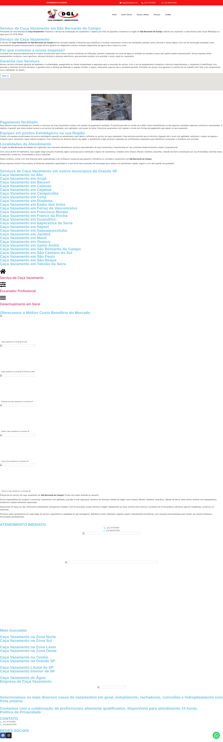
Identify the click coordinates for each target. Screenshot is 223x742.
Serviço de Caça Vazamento (22, 278)
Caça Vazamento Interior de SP (27, 671)
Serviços (157, 15)
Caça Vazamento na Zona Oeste (28, 651)
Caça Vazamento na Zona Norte (28, 637)
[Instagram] (9, 735)
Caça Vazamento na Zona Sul (26, 640)
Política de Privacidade (20, 712)
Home (114, 15)
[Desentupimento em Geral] (3, 298)
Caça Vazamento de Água (22, 678)
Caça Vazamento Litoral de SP (26, 667)
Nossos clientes (143, 15)
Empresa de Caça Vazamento (26, 681)
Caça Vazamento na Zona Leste (28, 647)
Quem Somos (126, 15)
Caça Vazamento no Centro (24, 657)
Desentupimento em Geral (20, 304)
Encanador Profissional (18, 291)
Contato (168, 15)
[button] (216, 735)
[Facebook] (3, 735)
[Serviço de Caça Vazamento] (3, 271)
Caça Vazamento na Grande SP (27, 661)
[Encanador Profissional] (3, 284)
